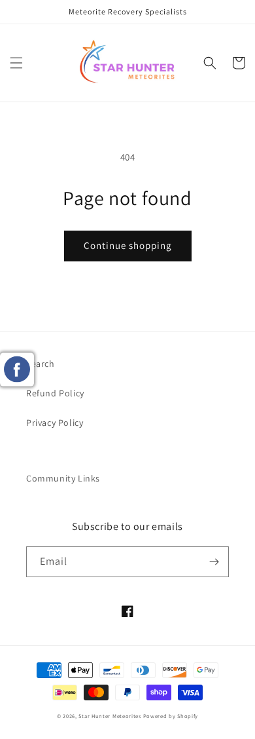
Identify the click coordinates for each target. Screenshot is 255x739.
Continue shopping (128, 245)
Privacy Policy (54, 422)
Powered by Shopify (171, 715)
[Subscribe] (213, 561)
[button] (16, 62)
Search (40, 364)
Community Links (63, 478)
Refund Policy (55, 393)
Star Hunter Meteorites (109, 715)
